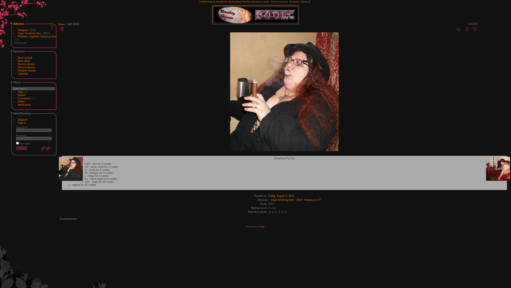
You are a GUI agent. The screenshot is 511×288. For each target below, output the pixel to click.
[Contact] (283, 2)
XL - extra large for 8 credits (101, 178)
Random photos (27, 70)
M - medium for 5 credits (99, 172)
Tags (20, 91)
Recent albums (26, 67)
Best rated (24, 60)
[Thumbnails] (458, 29)
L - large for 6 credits (97, 175)
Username (22, 127)
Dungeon (23, 30)
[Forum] (274, 2)
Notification (24, 104)
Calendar (23, 73)
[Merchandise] (234, 2)
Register (22, 119)
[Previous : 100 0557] (466, 29)
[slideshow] (62, 29)
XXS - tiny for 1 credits (98, 163)
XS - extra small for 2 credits (101, 166)
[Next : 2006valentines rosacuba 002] (475, 29)
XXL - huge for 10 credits (99, 181)
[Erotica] (211, 2)
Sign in (22, 122)
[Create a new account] (42, 149)
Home (61, 24)
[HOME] (203, 2)
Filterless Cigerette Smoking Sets (37, 36)
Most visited (25, 57)
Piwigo (261, 226)
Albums (18, 23)
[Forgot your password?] (48, 149)
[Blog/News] (221, 2)
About (21, 101)
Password (21, 135)
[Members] (305, 2)
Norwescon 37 (312, 199)
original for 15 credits (84, 184)
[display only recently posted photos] (52, 27)
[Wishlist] (246, 2)
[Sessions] (294, 2)
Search (22, 95)
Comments (24, 98)
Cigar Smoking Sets (29, 33)
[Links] (266, 2)
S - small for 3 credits (97, 169)
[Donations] (257, 2)
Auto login (24, 143)
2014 (299, 199)
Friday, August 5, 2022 (281, 195)
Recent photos (26, 64)
